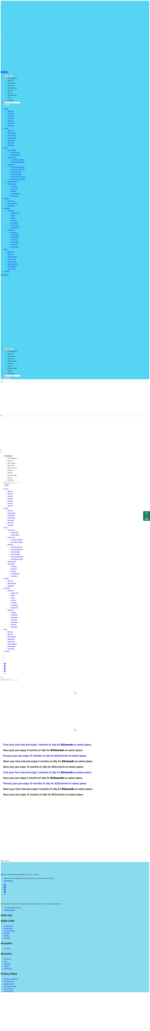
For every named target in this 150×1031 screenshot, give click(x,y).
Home (6, 109)
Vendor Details (12, 203)
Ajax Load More (16, 174)
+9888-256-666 (9, 910)
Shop (6, 147)
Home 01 (10, 111)
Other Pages (12, 184)
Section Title (15, 213)
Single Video (12, 269)
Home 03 (11, 116)
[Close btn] (1, 2)
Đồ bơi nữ (131, 687)
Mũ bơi (93, 698)
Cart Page (14, 186)
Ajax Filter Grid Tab (17, 167)
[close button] (2, 677)
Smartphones (8, 926)
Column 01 (11, 210)
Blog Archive (12, 259)
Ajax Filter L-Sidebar (17, 160)
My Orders (14, 196)
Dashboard (11, 206)
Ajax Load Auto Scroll (18, 177)
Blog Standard (12, 257)
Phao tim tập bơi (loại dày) (86, 725)
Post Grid (14, 244)
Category (14, 232)
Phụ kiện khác (131, 698)
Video (13, 218)
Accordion (14, 223)
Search (6, 105)
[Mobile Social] (5, 663)
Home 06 (11, 123)
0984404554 (8, 881)
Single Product (12, 181)
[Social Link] (1, 72)
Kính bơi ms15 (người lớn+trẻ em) (14, 725)
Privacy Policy (8, 991)
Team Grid (14, 240)
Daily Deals (11, 140)
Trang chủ (7, 948)
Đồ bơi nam (94, 687)
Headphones (8, 928)
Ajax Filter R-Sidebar (18, 162)
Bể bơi (18, 687)
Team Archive (12, 133)
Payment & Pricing (10, 986)
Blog (5, 249)
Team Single (12, 135)
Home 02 (11, 113)
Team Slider (15, 242)
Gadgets (7, 938)
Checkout (14, 189)
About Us (11, 130)
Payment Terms (9, 981)
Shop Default (15, 152)
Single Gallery (12, 266)
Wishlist (13, 191)
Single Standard (13, 264)
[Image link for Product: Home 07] (18, 721)
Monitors (7, 933)
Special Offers (15, 155)
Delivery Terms (9, 984)
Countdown (15, 225)
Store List (11, 201)
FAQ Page (11, 143)
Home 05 (11, 121)
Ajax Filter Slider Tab (18, 169)
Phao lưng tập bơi (46, 725)
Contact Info (15, 227)
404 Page (11, 145)
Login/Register (16, 193)
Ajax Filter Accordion (18, 179)
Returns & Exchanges (11, 979)
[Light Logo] (72, 38)
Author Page (12, 261)
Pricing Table (12, 138)
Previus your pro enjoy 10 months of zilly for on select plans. (45, 755)
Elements (7, 208)
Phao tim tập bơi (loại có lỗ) (125, 725)
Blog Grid (11, 252)
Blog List (10, 254)
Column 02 (11, 230)
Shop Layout (12, 150)
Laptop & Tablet (9, 931)
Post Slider (14, 247)
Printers (6, 936)
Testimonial (15, 237)
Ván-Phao (56, 710)
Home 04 (11, 118)
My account (8, 968)
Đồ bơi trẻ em (18, 698)
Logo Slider (15, 235)
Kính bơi (56, 698)
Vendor (6, 198)
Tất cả (18, 710)
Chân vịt (56, 687)
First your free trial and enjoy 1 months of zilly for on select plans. (47, 744)
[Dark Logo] (72, 4)
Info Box (14, 220)
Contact (6, 271)
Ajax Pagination (16, 172)
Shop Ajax (11, 164)
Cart (5, 961)
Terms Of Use (8, 989)
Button (13, 215)
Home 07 (11, 126)
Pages (6, 128)
